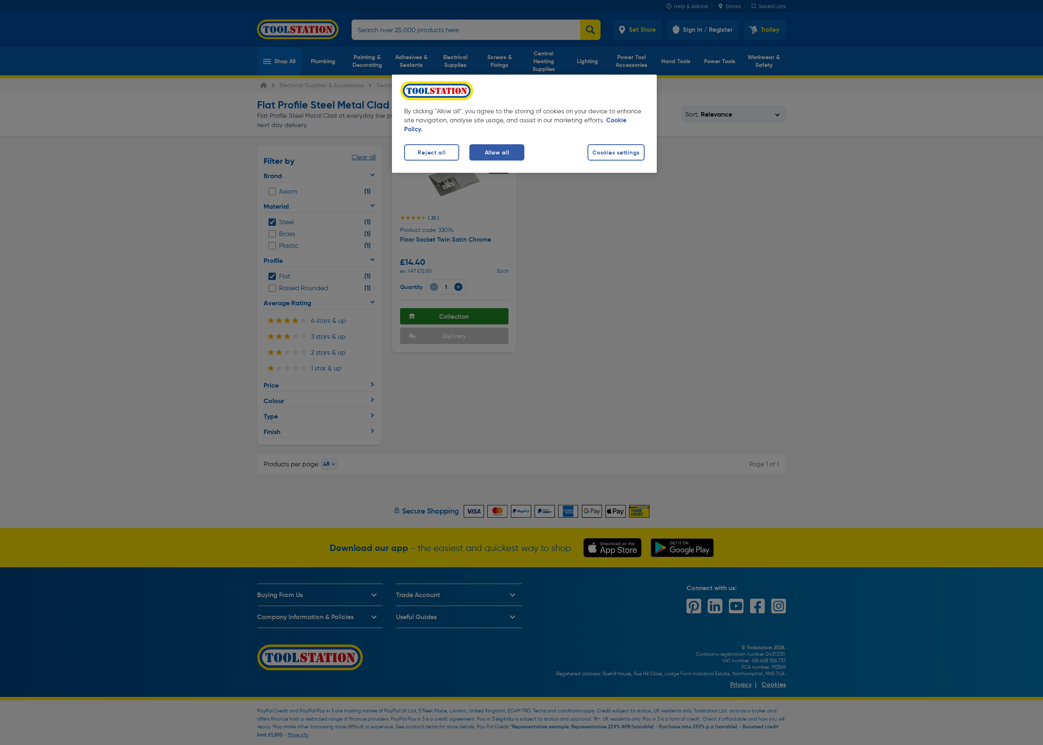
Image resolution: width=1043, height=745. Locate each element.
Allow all (497, 152)
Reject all (431, 152)
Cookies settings (616, 152)
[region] (524, 124)
